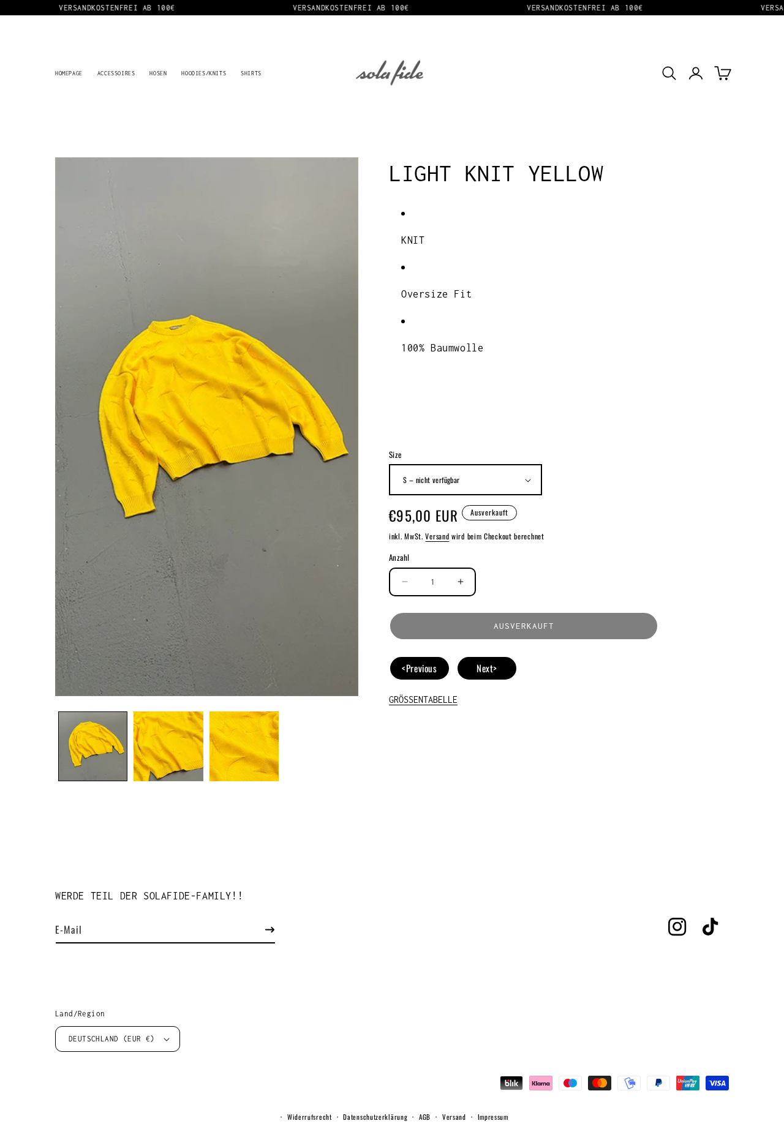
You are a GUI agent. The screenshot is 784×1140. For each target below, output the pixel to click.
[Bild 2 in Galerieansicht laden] (168, 746)
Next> (487, 668)
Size (395, 454)
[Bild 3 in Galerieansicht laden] (244, 746)
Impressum (493, 1117)
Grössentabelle (423, 699)
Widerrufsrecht (309, 1117)
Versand (437, 536)
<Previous (419, 668)
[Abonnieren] (269, 929)
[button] (668, 72)
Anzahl (399, 557)
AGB (425, 1117)
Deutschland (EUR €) (112, 1039)
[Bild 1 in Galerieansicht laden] (92, 746)
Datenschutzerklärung (375, 1117)
